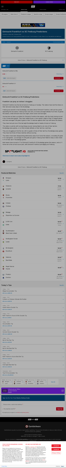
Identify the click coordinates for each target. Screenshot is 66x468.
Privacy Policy (4, 466)
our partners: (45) (33, 446)
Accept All (56, 445)
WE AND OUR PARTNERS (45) (33, 444)
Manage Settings (56, 452)
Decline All (56, 449)
